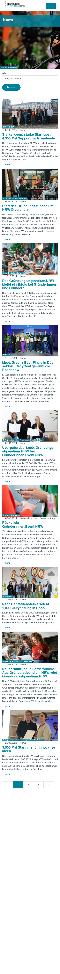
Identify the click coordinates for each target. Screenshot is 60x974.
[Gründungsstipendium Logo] (13, 4)
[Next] (6, 791)
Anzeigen (11, 87)
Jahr (4, 73)
